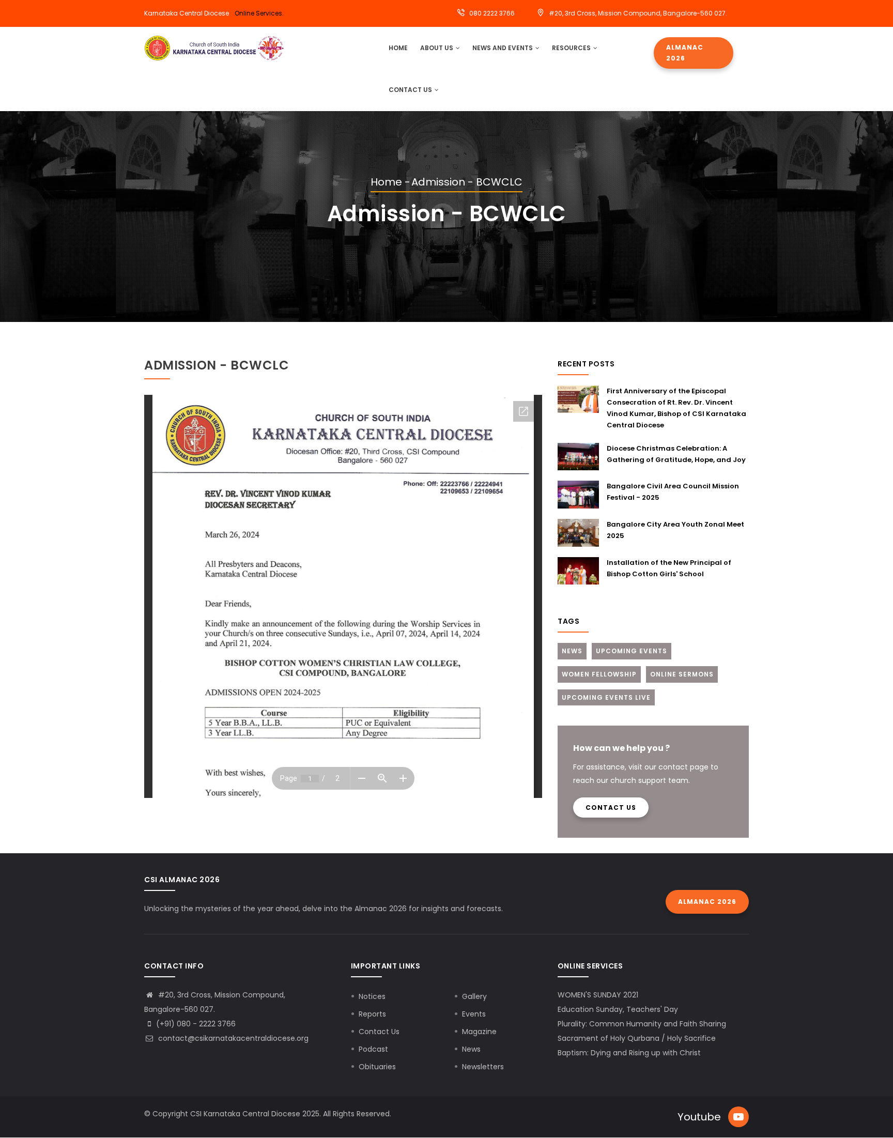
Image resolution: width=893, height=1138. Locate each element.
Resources (572, 47)
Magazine (479, 1031)
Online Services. (259, 13)
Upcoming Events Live (606, 697)
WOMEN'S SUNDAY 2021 (598, 995)
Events (474, 1014)
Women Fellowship (599, 674)
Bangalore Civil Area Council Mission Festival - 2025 (673, 491)
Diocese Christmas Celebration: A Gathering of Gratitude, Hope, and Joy (676, 454)
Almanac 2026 (684, 53)
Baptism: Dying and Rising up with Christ (629, 1053)
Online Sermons (682, 674)
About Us (437, 47)
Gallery (474, 996)
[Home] (214, 47)
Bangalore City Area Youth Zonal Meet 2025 (675, 530)
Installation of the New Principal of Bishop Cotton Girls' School (669, 568)
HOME (398, 47)
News (572, 651)
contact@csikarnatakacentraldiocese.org (232, 1038)
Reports (372, 1014)
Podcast (373, 1049)
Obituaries (377, 1067)
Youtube (699, 1117)
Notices (372, 996)
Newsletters (483, 1067)
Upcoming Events (631, 651)
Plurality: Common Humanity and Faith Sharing (642, 1024)
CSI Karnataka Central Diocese (245, 1114)
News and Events (503, 47)
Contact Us (411, 89)
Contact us (611, 807)
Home (386, 182)
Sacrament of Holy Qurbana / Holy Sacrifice (637, 1038)
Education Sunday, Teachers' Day (618, 1009)
